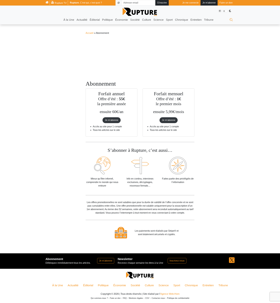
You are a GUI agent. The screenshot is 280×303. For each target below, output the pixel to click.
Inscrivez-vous (177, 260)
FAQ (125, 298)
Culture (146, 19)
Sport (169, 19)
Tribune (209, 19)
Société (135, 19)
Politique (107, 19)
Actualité (82, 19)
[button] (232, 262)
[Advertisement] (140, 57)
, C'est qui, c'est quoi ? (86, 2)
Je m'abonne (209, 2)
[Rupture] (48, 2)
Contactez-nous (158, 298)
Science (158, 19)
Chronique (181, 19)
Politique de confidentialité (178, 298)
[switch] (225, 11)
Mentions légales (136, 298)
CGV (147, 298)
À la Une (68, 19)
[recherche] (231, 20)
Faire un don (226, 2)
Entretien (196, 19)
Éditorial (95, 19)
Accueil (89, 33)
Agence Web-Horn (170, 294)
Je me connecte (190, 2)
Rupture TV (60, 3)
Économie (121, 19)
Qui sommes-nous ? (99, 298)
